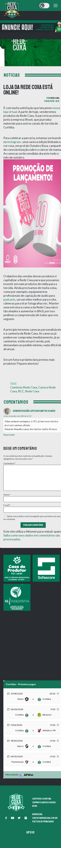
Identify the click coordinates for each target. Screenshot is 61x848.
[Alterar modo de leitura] (44, 5)
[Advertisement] (30, 643)
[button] (5, 817)
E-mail (6, 505)
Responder (9, 434)
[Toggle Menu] (56, 6)
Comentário (9, 463)
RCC (21, 391)
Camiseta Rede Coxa (23, 387)
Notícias (12, 75)
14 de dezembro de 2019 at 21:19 (17, 416)
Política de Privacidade (43, 821)
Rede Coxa (54, 98)
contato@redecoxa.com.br (44, 818)
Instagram (14, 142)
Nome (6, 494)
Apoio (30, 832)
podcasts (9, 299)
